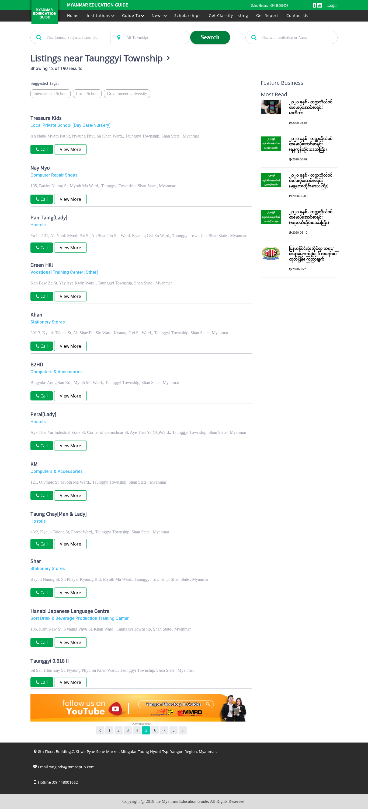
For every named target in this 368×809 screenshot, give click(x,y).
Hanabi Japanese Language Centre (69, 611)
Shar (35, 561)
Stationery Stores (47, 322)
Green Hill (41, 265)
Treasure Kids (45, 118)
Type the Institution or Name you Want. (275, 28)
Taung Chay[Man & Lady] (58, 514)
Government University (127, 93)
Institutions (99, 15)
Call (43, 248)
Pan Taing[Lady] (48, 218)
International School (50, 93)
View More (70, 149)
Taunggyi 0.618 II (49, 661)
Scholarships (187, 15)
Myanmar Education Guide (97, 5)
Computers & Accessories (56, 371)
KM (34, 464)
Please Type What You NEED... (53, 28)
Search (210, 37)
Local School (87, 93)
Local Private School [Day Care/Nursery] (70, 125)
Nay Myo (40, 168)
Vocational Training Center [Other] (64, 272)
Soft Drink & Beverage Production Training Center (79, 618)
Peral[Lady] (43, 414)
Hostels (38, 224)
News (158, 15)
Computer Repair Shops (54, 175)
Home (73, 15)
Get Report (267, 15)
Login (332, 5)
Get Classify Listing (228, 15)
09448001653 (279, 6)
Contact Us (297, 15)
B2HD (36, 365)
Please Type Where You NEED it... (136, 28)
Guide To (131, 15)
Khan (36, 315)
